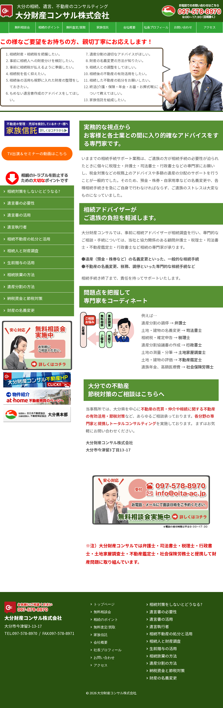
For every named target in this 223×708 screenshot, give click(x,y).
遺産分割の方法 (21, 286)
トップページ (104, 604)
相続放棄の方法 (21, 274)
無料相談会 (22, 27)
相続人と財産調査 (23, 250)
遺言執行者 (17, 227)
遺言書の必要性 (21, 203)
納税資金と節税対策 (24, 298)
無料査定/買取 (76, 27)
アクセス (210, 27)
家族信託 (102, 27)
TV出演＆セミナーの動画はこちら (37, 153)
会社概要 (129, 27)
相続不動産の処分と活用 (28, 239)
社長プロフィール (156, 27)
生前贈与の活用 (21, 262)
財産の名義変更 (21, 310)
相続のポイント (49, 27)
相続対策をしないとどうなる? (33, 191)
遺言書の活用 (19, 215)
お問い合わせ (183, 27)
